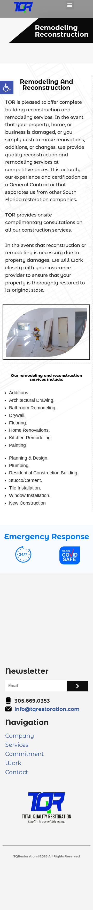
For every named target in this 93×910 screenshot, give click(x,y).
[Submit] (77, 686)
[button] (6, 87)
